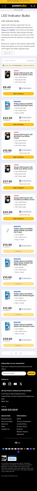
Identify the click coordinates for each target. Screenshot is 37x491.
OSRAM (12, 30)
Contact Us (5, 429)
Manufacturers (6, 419)
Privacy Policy (22, 426)
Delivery (20, 429)
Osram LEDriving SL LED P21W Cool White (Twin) (23, 168)
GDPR (19, 419)
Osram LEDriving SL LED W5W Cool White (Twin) (23, 74)
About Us (4, 424)
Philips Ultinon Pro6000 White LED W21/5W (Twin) (24, 325)
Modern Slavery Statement (22, 433)
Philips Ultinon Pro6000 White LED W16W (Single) (24, 294)
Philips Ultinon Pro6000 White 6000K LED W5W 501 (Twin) (23, 230)
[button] (2, 6)
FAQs (3, 426)
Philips (3, 30)
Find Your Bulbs (7, 421)
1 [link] (11, 353)
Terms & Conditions (24, 421)
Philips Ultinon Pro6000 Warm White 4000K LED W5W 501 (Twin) (23, 263)
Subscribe (31, 373)
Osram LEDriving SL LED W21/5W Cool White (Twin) (23, 136)
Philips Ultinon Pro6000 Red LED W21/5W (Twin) (23, 104)
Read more (8, 53)
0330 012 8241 (9, 409)
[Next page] (26, 353)
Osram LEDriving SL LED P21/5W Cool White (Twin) (24, 199)
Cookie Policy (22, 424)
